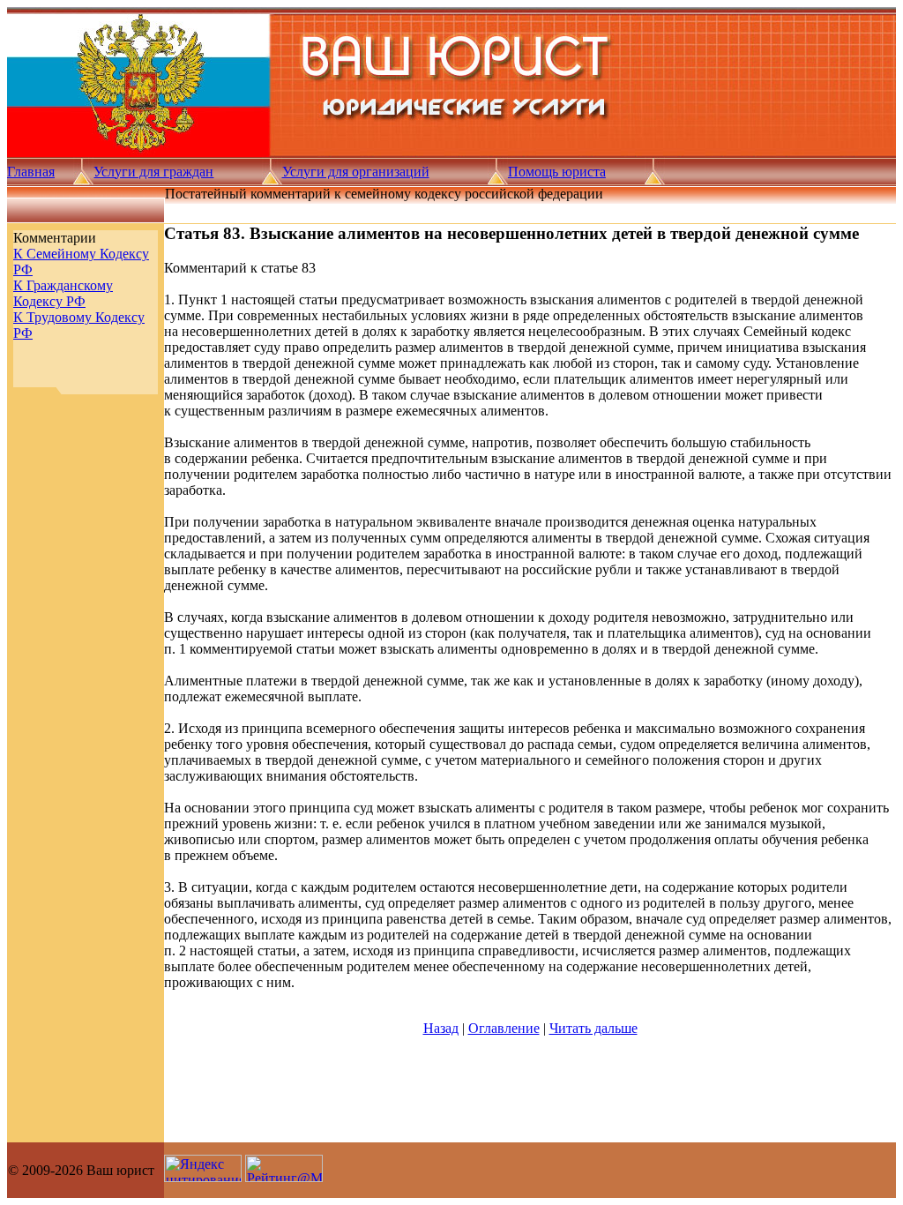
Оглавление (504, 1028)
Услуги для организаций (355, 171)
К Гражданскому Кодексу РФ (63, 293)
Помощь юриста (557, 171)
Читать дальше (593, 1028)
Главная (31, 171)
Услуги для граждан (153, 171)
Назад (441, 1028)
